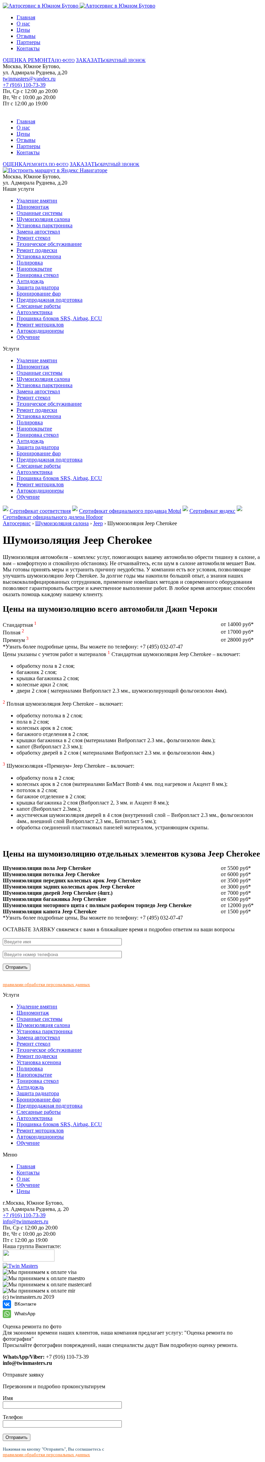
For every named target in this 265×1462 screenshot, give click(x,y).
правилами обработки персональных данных (46, 984)
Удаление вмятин (37, 201)
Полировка (30, 263)
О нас (23, 24)
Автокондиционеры (40, 331)
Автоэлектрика (34, 312)
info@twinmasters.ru (25, 1221)
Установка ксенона (39, 256)
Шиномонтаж (33, 207)
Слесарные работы (39, 306)
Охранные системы (39, 213)
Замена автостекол (38, 232)
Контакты (28, 48)
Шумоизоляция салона (43, 219)
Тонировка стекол (38, 275)
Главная (26, 17)
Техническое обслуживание (49, 244)
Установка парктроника (44, 225)
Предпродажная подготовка (49, 300)
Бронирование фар (39, 294)
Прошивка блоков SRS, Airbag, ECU (59, 318)
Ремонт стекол (33, 238)
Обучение (28, 337)
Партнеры (28, 42)
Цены (23, 30)
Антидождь (30, 281)
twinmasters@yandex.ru (29, 79)
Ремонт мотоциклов (40, 325)
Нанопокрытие (34, 269)
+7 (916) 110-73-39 (24, 85)
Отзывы (26, 36)
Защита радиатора (38, 287)
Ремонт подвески (37, 250)
